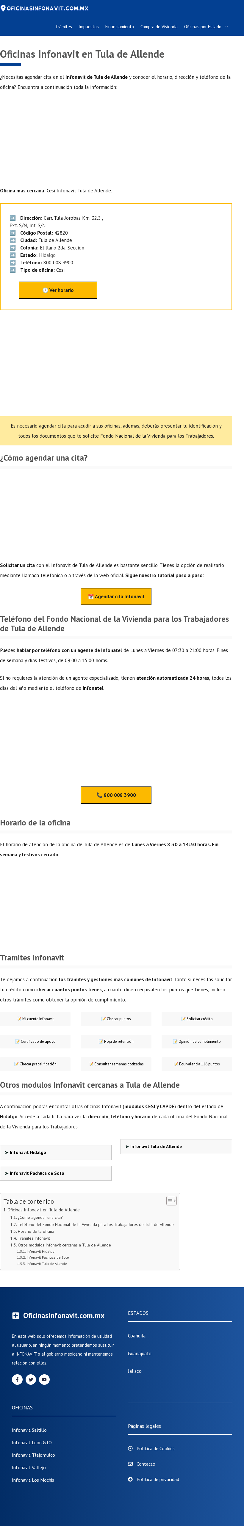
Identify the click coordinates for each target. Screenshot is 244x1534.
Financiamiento (119, 26)
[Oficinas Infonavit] (44, 9)
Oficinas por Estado (202, 26)
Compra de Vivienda (159, 26)
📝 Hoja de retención (116, 1041)
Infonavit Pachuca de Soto (37, 1173)
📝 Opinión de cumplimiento (197, 1041)
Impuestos (89, 26)
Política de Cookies (156, 1448)
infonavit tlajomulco (33, 1455)
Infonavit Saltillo (29, 1430)
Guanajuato (139, 1353)
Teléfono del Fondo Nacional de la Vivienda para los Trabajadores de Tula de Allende (96, 1224)
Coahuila (137, 1335)
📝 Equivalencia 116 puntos (196, 1064)
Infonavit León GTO (32, 1442)
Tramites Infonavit (34, 1238)
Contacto (146, 1464)
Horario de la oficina (36, 1231)
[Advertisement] (116, 141)
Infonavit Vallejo (29, 1467)
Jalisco (135, 1371)
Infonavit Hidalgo (28, 1152)
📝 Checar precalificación (35, 1064)
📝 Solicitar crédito (197, 1018)
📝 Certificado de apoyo (35, 1041)
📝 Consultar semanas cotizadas (116, 1064)
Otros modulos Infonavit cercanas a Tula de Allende (64, 1245)
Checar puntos (116, 1018)
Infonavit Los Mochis (33, 1480)
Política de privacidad (158, 1479)
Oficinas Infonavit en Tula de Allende (43, 1210)
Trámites (63, 26)
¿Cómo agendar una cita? (40, 1217)
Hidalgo (47, 255)
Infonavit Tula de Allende (156, 1146)
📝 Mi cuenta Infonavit (35, 1018)
